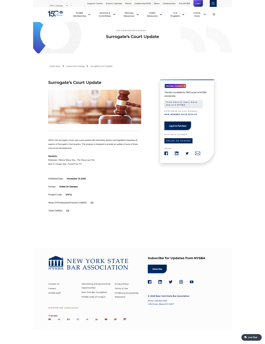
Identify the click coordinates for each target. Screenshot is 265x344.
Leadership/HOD (143, 3)
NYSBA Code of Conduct (93, 297)
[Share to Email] (197, 153)
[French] (68, 319)
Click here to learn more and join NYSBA (181, 103)
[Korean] (59, 319)
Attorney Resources (129, 14)
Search (213, 3)
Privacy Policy (122, 284)
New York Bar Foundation (94, 292)
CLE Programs (175, 14)
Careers (52, 288)
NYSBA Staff (54, 293)
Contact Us (53, 284)
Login (198, 3)
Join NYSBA (184, 3)
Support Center (95, 3)
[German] (124, 319)
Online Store (197, 14)
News (157, 3)
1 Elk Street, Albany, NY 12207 (161, 304)
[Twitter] (170, 282)
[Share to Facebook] (166, 153)
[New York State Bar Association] (55, 15)
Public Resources (152, 14)
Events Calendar (114, 3)
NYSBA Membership (79, 14)
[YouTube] (191, 282)
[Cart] (214, 14)
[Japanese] (87, 319)
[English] (49, 319)
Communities (169, 3)
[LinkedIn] (160, 282)
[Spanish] (115, 319)
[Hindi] (96, 319)
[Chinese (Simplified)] (106, 319)
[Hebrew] (77, 319)
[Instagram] (181, 282)
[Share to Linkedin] (176, 153)
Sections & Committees (105, 14)
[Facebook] (149, 282)
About (128, 3)
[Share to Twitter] (187, 153)
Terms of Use (121, 288)
